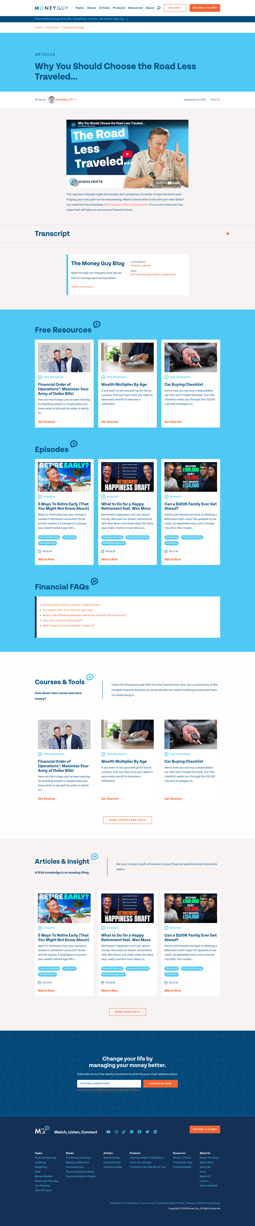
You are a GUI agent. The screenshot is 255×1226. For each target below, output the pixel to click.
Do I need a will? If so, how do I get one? (67, 610)
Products (119, 8)
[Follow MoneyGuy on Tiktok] (123, 1132)
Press (203, 1171)
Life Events (69, 537)
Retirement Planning (137, 537)
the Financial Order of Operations (126, 204)
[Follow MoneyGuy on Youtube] (108, 1132)
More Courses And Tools (127, 820)
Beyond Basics (111, 1157)
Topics (79, 8)
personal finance (151, 274)
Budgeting (41, 1167)
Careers (204, 1181)
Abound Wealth (209, 1185)
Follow (173, 7)
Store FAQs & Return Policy (170, 1203)
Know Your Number (141, 1162)
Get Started (46, 422)
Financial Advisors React (80, 1171)
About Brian (207, 1162)
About (150, 8)
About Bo (205, 1167)
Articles (104, 8)
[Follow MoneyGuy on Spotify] (131, 1132)
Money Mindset (47, 543)
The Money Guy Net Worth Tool (148, 1167)
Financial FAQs (112, 1162)
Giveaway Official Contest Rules (203, 1203)
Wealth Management (113, 543)
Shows (91, 8)
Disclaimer (115, 1203)
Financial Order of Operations (147, 1157)
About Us (205, 1153)
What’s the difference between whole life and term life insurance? (84, 615)
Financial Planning (73, 27)
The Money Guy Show (78, 1157)
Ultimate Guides (112, 1167)
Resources (135, 8)
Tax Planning (42, 1185)
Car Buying (171, 537)
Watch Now (46, 559)
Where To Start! (182, 1157)
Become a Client (205, 7)
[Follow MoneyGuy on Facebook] (139, 1132)
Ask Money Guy (75, 1167)
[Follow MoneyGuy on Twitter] (147, 1132)
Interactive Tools (182, 1162)
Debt (37, 1171)
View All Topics (43, 1190)
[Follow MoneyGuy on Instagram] (116, 1132)
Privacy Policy (131, 1203)
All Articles (52, 27)
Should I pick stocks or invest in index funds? (71, 605)
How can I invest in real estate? (62, 620)
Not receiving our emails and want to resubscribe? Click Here (108, 1089)
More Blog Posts (127, 1012)
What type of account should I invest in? (68, 625)
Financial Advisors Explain (81, 1176)
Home (38, 27)
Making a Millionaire (77, 1162)
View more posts (82, 287)
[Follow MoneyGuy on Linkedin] (155, 1132)
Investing (136, 274)
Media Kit (205, 1176)
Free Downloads (182, 1167)
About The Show (209, 1157)
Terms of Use (147, 1203)
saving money (168, 274)
